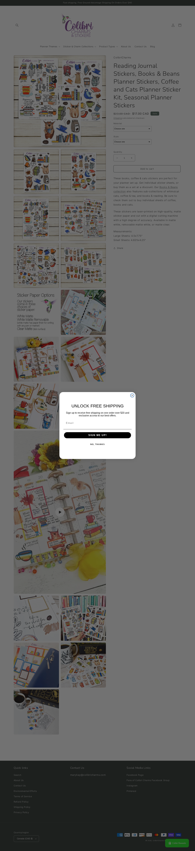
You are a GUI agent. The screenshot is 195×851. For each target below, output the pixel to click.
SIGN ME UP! (97, 435)
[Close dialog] (132, 395)
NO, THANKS (97, 444)
